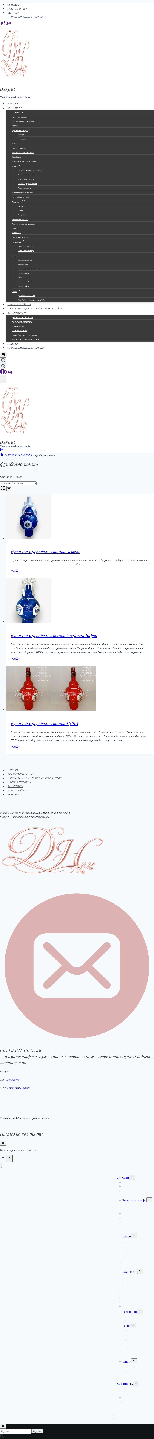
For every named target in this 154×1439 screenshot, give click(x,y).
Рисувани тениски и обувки (23, 224)
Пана (14, 228)
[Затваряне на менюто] (1, 1165)
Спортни (22, 215)
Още (13, 570)
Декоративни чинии (26, 295)
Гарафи (21, 134)
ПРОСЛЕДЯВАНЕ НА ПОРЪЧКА (26, 16)
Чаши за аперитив (26, 282)
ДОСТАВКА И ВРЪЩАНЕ (22, 317)
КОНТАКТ (13, 4)
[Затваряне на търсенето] (3, 1426)
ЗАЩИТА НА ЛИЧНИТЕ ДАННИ (25, 339)
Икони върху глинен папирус (30, 170)
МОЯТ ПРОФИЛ (17, 8)
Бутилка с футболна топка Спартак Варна (54, 635)
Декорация (16, 157)
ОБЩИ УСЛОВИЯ (19, 330)
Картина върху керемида (22, 192)
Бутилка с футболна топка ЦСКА (44, 723)
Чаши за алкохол (25, 260)
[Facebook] (2, 24)
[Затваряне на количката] (3, 1143)
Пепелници (16, 232)
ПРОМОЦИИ (17, 112)
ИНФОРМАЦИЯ (18, 326)
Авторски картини (20, 117)
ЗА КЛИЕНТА (15, 786)
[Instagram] (9, 24)
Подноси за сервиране (21, 237)
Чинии (126, 1361)
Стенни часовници (26, 250)
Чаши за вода (23, 264)
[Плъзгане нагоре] (3, 1158)
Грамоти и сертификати (23, 152)
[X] (5, 24)
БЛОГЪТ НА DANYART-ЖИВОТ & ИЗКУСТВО (35, 308)
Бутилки (22, 139)
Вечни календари (19, 148)
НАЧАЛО (13, 770)
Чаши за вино (23, 273)
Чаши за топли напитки (28, 268)
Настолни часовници (27, 246)
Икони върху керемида (27, 183)
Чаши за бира (23, 286)
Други (20, 206)
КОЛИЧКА (14, 12)
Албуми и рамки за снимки (23, 121)
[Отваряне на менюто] (3, 379)
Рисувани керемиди (20, 219)
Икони (126, 1236)
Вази (14, 143)
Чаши (126, 1326)
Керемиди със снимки (20, 197)
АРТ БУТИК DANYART (21, 774)
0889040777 (12, 1079)
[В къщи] (2, 455)
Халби (20, 277)
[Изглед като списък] (9, 489)
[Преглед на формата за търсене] (3, 360)
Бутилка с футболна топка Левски (45, 551)
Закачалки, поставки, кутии (24, 161)
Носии (20, 210)
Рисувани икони (24, 188)
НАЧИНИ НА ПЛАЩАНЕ (22, 322)
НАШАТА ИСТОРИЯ (19, 782)
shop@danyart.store (19, 1087)
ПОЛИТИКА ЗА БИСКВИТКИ (24, 335)
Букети (15, 125)
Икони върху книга (26, 179)
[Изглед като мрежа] (3, 488)
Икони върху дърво (26, 175)
